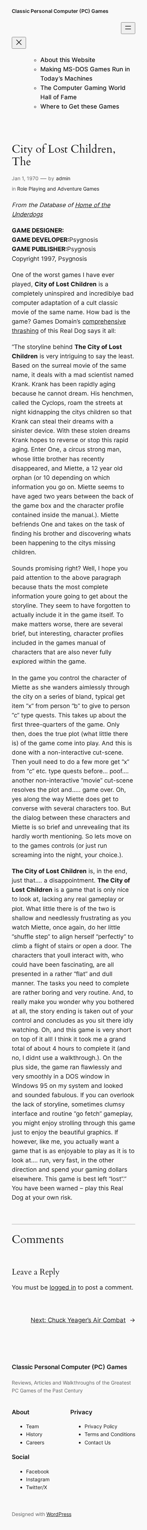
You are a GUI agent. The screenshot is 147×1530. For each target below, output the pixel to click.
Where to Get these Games (79, 106)
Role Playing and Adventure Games (58, 189)
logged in (63, 1287)
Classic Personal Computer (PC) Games (60, 11)
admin (63, 178)
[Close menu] (19, 43)
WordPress (58, 1514)
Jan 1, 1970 (25, 178)
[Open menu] (128, 28)
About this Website (67, 59)
